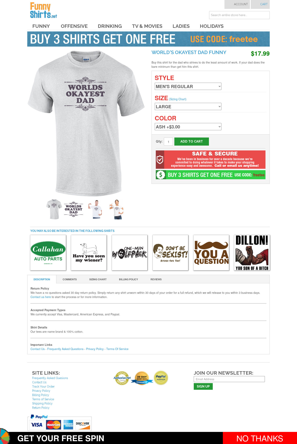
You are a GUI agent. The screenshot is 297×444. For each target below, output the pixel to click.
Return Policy (41, 407)
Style (164, 77)
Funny (41, 26)
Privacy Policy (95, 349)
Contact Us (38, 349)
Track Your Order (43, 386)
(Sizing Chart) (177, 99)
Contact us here (41, 297)
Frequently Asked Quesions (50, 378)
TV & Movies (147, 26)
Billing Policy (40, 395)
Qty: (159, 141)
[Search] (266, 15)
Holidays (212, 26)
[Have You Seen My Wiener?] (89, 253)
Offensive (74, 26)
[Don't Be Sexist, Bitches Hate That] (170, 253)
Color (165, 118)
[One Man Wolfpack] (129, 253)
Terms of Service (43, 399)
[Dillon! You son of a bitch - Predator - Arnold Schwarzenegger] (252, 253)
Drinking (110, 26)
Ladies (181, 26)
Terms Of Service (117, 349)
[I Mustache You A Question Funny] (211, 253)
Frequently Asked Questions (65, 349)
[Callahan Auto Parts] (48, 253)
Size (161, 97)
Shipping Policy (42, 403)
